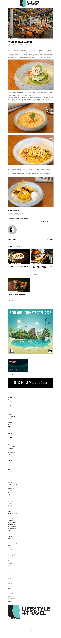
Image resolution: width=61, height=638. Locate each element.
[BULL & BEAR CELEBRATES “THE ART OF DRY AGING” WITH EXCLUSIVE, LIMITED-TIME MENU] (42, 256)
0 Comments (32, 44)
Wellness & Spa (11, 456)
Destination (10, 403)
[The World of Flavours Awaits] (19, 256)
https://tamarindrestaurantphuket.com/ (20, 218)
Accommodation (11, 450)
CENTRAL (10, 424)
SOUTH (9, 435)
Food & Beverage (11, 452)
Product (9, 454)
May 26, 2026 (11, 300)
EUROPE (9, 409)
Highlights (14, 38)
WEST (9, 475)
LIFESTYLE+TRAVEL (12, 44)
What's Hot (10, 482)
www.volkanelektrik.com (12, 484)
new (8, 444)
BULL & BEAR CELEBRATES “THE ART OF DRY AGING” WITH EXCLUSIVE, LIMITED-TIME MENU (42, 268)
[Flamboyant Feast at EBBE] (19, 285)
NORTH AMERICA (11, 412)
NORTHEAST (10, 433)
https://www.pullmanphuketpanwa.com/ (20, 214)
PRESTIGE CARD (11, 596)
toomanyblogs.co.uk (12, 478)
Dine (10, 38)
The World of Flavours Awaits (18, 266)
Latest (9, 439)
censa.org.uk (10, 401)
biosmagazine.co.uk (11, 397)
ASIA (8, 407)
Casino (9, 399)
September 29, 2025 (19, 44)
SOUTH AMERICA (11, 416)
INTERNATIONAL (11, 428)
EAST (9, 426)
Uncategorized (11, 480)
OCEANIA (9, 414)
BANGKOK (35, 263)
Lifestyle (9, 442)
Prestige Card (10, 448)
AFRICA (9, 405)
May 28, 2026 (35, 274)
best (9, 395)
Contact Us (10, 601)
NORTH (9, 431)
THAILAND (10, 418)
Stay (8, 458)
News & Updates (15, 263)
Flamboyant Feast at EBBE (17, 294)
